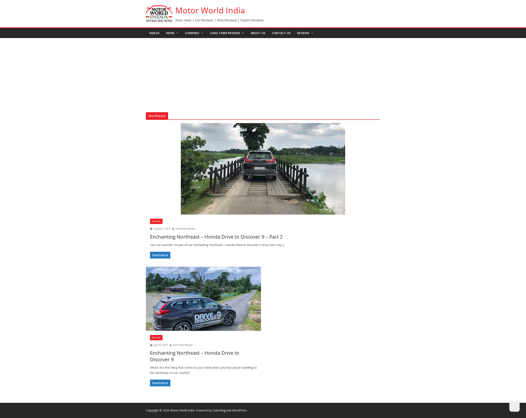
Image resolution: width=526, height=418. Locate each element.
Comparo (192, 33)
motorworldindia (185, 228)
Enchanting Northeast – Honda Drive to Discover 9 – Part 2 (216, 236)
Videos (154, 33)
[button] (176, 33)
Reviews (303, 33)
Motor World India (210, 10)
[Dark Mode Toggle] (514, 406)
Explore (156, 221)
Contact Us (281, 33)
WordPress (239, 410)
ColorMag (219, 410)
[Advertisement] (263, 69)
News (170, 33)
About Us (258, 33)
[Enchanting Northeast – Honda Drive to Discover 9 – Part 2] (263, 169)
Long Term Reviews (225, 33)
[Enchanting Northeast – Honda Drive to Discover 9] (203, 299)
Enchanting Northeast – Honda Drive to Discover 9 (194, 356)
